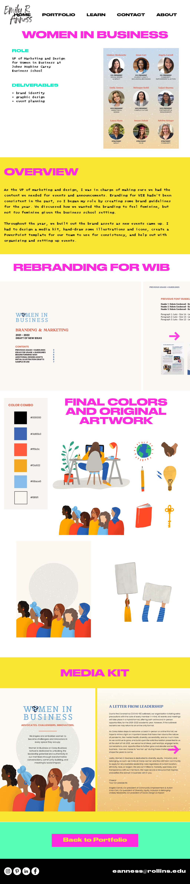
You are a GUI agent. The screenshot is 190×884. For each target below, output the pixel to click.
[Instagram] (8, 871)
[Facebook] (35, 871)
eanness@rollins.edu (149, 871)
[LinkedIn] (26, 871)
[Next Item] (174, 336)
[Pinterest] (17, 871)
